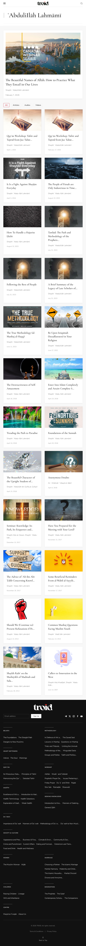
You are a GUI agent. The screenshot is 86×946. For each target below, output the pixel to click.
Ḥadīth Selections (28, 799)
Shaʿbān (48, 787)
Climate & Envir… (45, 840)
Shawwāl (66, 787)
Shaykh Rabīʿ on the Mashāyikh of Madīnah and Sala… (21, 677)
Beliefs (6, 731)
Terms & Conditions (36, 931)
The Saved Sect (69, 737)
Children (7, 887)
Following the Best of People (22, 284)
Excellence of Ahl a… (11, 794)
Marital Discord (70, 873)
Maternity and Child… (68, 869)
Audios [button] (27, 105)
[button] (4, 3)
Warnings (23, 758)
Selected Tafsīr (28, 778)
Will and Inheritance (11, 898)
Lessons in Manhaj (52, 742)
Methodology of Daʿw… (49, 823)
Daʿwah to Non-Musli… (70, 823)
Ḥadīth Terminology (11, 799)
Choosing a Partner (52, 864)
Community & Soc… (61, 840)
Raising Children (9, 894)
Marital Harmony (51, 869)
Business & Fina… (30, 840)
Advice (6, 758)
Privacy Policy (51, 931)
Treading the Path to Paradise (22, 433)
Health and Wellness (25, 848)
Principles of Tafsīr (29, 774)
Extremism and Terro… (63, 844)
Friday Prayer (50, 783)
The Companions (71, 898)
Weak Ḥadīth (27, 803)
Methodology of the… (53, 750)
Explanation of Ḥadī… (11, 803)
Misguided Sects (69, 750)
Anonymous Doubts (58, 477)
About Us (22, 914)
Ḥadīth (6, 788)
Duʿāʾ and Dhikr (63, 783)
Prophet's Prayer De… (53, 778)
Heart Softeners (10, 751)
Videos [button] (38, 105)
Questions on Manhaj (69, 742)
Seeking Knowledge (53, 796)
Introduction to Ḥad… (29, 794)
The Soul (14, 758)
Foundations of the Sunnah (62, 433)
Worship (48, 767)
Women (6, 858)
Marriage (49, 858)
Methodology (50, 731)
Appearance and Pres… (12, 840)
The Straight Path (25, 737)
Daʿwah (6, 817)
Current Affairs (29, 844)
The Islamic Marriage (69, 864)
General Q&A (50, 807)
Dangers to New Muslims (13, 742)
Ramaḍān (57, 787)
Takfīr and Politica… (69, 755)
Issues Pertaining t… (71, 778)
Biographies (50, 887)
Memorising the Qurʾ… (12, 778)
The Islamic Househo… (54, 873)
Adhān (47, 774)
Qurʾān (6, 767)
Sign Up (36, 716)
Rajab (73, 783)
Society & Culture (10, 833)
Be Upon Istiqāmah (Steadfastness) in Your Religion (60, 336)
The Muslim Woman (11, 864)
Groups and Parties (52, 755)
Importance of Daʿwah (12, 823)
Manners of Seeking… (71, 803)
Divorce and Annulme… (54, 877)
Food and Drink (9, 848)
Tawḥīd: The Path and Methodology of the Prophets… (59, 236)
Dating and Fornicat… (44, 844)
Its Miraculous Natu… (11, 774)
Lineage (21, 894)
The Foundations (10, 737)
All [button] (6, 105)
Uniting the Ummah (69, 746)
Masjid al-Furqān (10, 914)
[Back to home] (43, 3)
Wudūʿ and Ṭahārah (60, 774)
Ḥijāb (23, 864)
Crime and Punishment (12, 844)
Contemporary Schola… (54, 898)
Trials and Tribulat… (52, 746)
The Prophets (50, 894)
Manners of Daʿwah (31, 823)
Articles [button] (16, 105)
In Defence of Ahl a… (53, 737)
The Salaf (60, 894)
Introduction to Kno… (53, 803)
